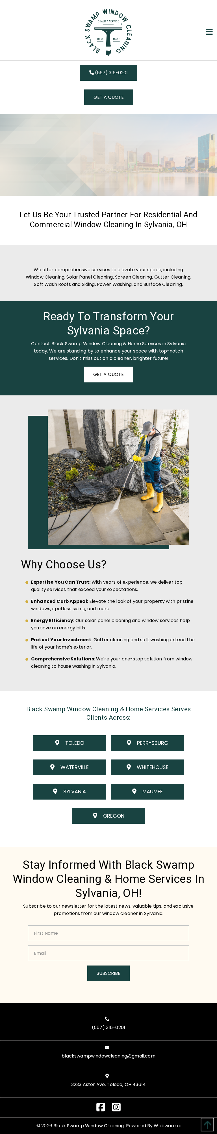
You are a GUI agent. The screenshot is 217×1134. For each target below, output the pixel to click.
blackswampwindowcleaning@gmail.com (108, 1056)
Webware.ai (167, 1125)
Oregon (113, 815)
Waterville (74, 767)
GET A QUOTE (109, 97)
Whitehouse (151, 767)
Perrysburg (152, 742)
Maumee (152, 791)
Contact (40, 343)
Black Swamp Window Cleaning (88, 1125)
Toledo (74, 742)
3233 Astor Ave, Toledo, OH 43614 (108, 1084)
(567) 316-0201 (111, 72)
